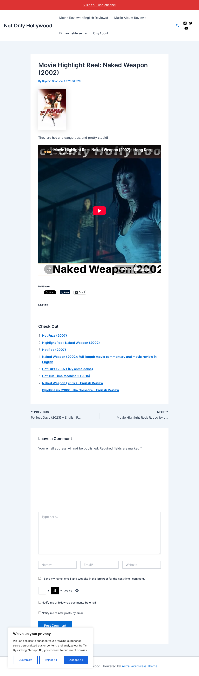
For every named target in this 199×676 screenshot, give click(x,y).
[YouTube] (186, 28)
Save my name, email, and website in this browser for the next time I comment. (94, 578)
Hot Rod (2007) (54, 350)
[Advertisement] (99, 483)
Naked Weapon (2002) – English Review (72, 383)
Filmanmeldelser (71, 33)
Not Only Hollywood (28, 26)
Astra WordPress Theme (139, 666)
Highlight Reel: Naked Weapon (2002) (71, 343)
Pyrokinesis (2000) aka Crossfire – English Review (80, 390)
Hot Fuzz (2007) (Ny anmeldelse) (67, 369)
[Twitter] (191, 23)
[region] (50, 647)
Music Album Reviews (130, 18)
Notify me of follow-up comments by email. (69, 602)
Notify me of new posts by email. (63, 613)
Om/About (100, 33)
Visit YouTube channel (99, 5)
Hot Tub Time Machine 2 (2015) (66, 376)
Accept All (76, 659)
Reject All (51, 659)
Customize (25, 659)
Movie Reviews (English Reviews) (83, 18)
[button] (85, 33)
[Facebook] (185, 23)
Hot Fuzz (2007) (54, 335)
